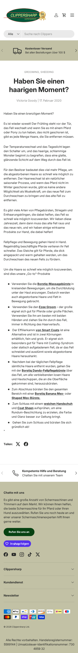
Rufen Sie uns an (19, 531)
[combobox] (39, 34)
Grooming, (32, 71)
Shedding (47, 71)
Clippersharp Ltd (20, 626)
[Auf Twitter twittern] (18, 444)
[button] (64, 15)
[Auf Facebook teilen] (26, 444)
